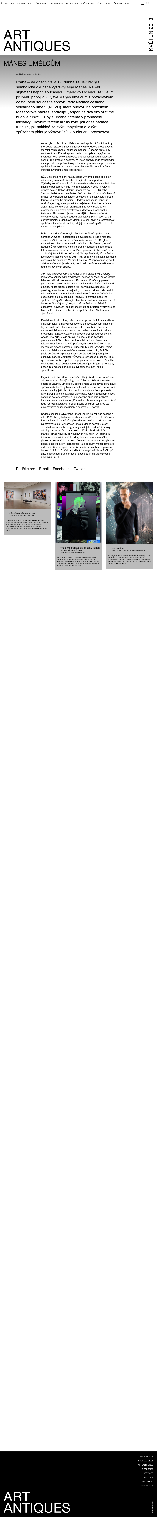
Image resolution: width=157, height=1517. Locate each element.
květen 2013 (37, 74)
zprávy (29, 74)
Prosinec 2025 (24, 3)
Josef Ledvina (21, 74)
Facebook (148, 1477)
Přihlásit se (146, 1456)
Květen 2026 (87, 3)
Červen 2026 (104, 3)
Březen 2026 (56, 3)
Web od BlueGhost (152, 1507)
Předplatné (147, 1485)
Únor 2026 (41, 3)
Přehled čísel (145, 1460)
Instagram (147, 1481)
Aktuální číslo (145, 1464)
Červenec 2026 (121, 3)
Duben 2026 (72, 3)
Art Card (148, 1473)
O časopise (147, 1469)
